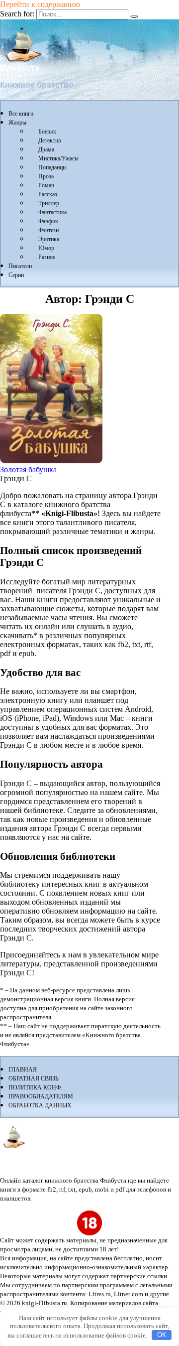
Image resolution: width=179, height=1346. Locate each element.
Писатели (20, 266)
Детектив (49, 140)
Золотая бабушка (28, 469)
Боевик (47, 131)
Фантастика (52, 212)
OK (162, 1335)
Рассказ (47, 194)
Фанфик (48, 221)
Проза (46, 176)
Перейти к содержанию (40, 4)
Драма (46, 149)
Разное (46, 257)
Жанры (17, 122)
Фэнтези (48, 230)
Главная (22, 1069)
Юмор (46, 248)
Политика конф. (35, 1087)
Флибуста (19, 68)
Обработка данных (40, 1105)
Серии (16, 274)
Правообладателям (40, 1096)
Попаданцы (52, 167)
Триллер (48, 203)
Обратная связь (33, 1078)
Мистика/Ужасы (58, 158)
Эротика (48, 239)
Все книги (20, 113)
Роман (46, 185)
